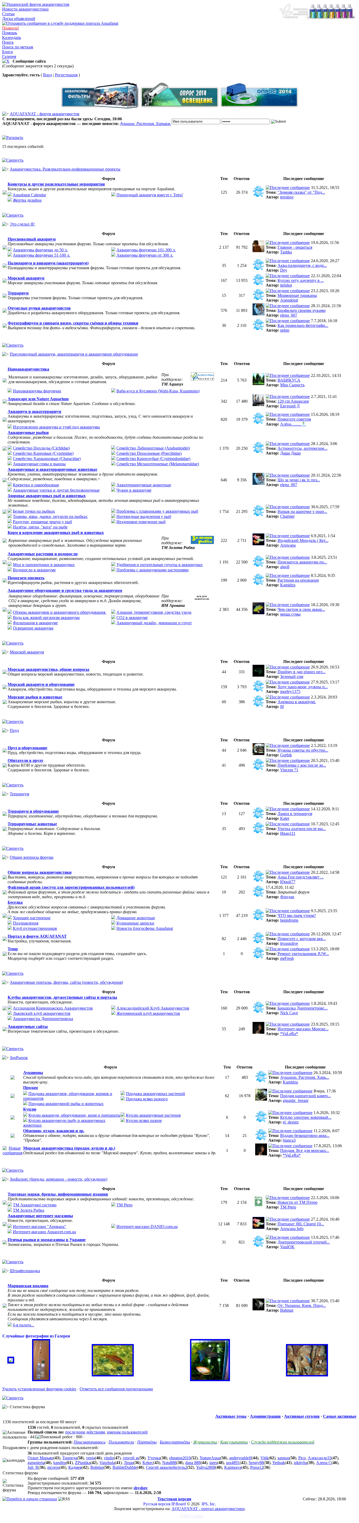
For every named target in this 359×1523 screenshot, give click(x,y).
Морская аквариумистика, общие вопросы (48, 669)
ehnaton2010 (180, 1458)
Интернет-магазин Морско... (303, 1029)
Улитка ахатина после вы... (302, 828)
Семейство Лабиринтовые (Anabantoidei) (153, 448)
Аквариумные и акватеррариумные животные (52, 469)
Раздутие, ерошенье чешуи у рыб (42, 522)
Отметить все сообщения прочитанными (116, 1389)
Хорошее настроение (31, 918)
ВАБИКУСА (289, 380)
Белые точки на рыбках (34, 511)
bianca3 (289, 1140)
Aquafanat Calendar (29, 195)
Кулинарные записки (135, 923)
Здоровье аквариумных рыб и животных (47, 495)
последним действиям (85, 1432)
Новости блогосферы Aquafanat (144, 928)
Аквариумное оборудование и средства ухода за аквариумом (65, 590)
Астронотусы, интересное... (302, 448)
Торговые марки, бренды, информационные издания (58, 1194)
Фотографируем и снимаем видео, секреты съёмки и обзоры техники (73, 323)
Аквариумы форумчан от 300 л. (144, 255)
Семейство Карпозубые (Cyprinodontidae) (153, 458)
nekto (284, 330)
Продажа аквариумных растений (155, 1093)
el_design (291, 1122)
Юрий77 (287, 882)
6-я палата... (23, 1325)
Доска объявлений (18, 18)
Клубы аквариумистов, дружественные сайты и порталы (62, 997)
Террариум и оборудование (33, 811)
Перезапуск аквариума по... (302, 562)
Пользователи (121, 1442)
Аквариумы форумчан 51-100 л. (41, 255)
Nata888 (169, 1462)
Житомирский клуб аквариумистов (148, 1013)
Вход (47, 75)
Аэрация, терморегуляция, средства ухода (153, 612)
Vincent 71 (289, 770)
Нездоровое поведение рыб (141, 522)
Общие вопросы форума (31, 857)
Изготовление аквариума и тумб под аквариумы (56, 427)
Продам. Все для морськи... (304, 1150)
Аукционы (33, 1072)
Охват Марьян (40, 1458)
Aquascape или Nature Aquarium (38, 399)
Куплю (29, 1109)
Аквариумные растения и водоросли (43, 554)
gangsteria (36, 1462)
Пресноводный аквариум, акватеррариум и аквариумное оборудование (74, 354)
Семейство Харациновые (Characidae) (47, 458)
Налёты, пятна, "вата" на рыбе (40, 527)
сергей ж (131, 1458)
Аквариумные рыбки (28, 432)
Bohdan (97, 1467)
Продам (30, 1087)
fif (282, 706)
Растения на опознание (298, 580)
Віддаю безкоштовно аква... (305, 1135)
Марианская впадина (28, 1286)
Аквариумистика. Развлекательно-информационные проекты (65, 169)
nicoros (53, 1467)
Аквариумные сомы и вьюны (39, 464)
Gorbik (286, 755)
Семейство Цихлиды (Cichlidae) (41, 448)
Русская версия (156, 1504)
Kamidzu (287, 585)
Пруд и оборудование (27, 748)
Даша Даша (290, 453)
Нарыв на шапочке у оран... (302, 511)
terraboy (287, 197)
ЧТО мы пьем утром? (297, 915)
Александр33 (319, 1458)
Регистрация (66, 75)
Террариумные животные (32, 824)
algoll (284, 567)
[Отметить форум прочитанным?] (12, 1153)
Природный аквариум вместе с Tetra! (149, 195)
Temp (13, 949)
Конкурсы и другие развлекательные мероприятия (56, 184)
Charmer (287, 516)
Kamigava (232, 1467)
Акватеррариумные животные (143, 485)
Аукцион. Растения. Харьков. (145, 123)
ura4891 (233, 1462)
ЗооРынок (19, 1057)
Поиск (8, 42)
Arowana (288, 545)
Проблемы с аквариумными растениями (152, 570)
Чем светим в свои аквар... (301, 609)
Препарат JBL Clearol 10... (301, 1224)
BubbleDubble (124, 1467)
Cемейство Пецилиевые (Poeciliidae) (149, 453)
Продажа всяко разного (147, 1099)
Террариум (18, 293)
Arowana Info (292, 1228)
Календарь (11, 37)
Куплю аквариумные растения (153, 1115)
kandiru (59, 1462)
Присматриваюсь (89, 1442)
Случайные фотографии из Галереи (36, 1336)
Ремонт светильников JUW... (303, 953)
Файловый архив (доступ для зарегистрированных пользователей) (71, 887)
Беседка (15, 902)
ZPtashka (82, 1462)
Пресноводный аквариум (32, 239)
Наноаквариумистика (28, 369)
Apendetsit (289, 300)
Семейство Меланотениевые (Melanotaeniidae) (157, 464)
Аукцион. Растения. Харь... (304, 1077)
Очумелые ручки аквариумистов (39, 308)
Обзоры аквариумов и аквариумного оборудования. (59, 612)
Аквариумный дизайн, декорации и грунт (154, 623)
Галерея (9, 56)
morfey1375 (290, 691)
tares (213, 1462)
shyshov (141, 1488)
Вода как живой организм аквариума (46, 617)
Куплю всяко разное (144, 1120)
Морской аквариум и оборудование (41, 684)
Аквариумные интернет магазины (40, 1216)
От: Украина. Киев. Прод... (302, 1305)
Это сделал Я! (22, 224)
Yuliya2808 (205, 1467)
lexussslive (289, 943)
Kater (284, 818)
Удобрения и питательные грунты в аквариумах (159, 564)
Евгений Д (290, 406)
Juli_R (33, 1467)
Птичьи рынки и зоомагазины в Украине (47, 1239)
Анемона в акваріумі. (297, 702)
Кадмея (74, 1467)
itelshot (286, 285)
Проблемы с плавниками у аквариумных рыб (157, 511)
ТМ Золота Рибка (28, 1210)
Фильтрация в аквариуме (35, 623)
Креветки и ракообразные (36, 485)
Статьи (8, 14)
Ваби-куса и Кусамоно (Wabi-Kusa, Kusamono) (157, 391)
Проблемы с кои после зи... (302, 765)
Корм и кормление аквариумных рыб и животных (56, 532)
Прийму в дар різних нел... (302, 672)
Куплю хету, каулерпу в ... (301, 280)
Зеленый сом (291, 676)
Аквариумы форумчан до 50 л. (40, 250)
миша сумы (290, 614)
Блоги (7, 51)
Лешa (129, 1462)
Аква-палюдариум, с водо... (302, 265)
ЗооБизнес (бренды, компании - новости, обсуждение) (58, 1179)
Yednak (278, 1462)
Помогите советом (294, 419)
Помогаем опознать (26, 578)
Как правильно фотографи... (303, 325)
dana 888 (193, 1462)
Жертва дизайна (27, 200)
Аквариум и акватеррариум (34, 411)
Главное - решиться (295, 247)
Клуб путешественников (35, 928)
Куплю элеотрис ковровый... (305, 1117)
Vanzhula (107, 1462)
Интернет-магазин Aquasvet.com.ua (44, 1232)
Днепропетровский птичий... (304, 1242)
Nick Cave (289, 1013)
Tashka (286, 252)
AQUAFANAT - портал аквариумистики (208, 1508)
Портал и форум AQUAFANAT (37, 936)
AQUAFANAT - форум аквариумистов (44, 114)
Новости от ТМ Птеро (297, 1202)
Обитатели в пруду (25, 760)
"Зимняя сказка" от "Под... (301, 192)
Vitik (264, 1458)
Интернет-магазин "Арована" (39, 1226)
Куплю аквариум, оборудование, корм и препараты (74, 1115)
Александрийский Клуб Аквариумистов (152, 1008)
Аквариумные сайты (28, 1026)
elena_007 (288, 315)
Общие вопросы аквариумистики (39, 872)
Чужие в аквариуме (133, 490)
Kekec (147, 1462)
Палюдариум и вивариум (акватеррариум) (48, 263)
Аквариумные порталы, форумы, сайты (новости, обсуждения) (66, 982)
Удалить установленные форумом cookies (39, 1389)
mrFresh (287, 958)
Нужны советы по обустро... (303, 750)
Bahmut (286, 1310)
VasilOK (287, 1247)
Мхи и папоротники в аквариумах (44, 564)
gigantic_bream (295, 1100)
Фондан (287, 897)
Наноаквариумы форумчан (37, 391)
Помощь (9, 33)
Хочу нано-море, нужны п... (303, 687)
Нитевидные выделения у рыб (143, 516)
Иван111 (287, 833)
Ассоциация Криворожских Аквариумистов (53, 1008)
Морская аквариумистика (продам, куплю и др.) (69, 1148)
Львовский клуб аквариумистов (41, 1013)
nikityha (300, 1462)
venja (90, 1458)
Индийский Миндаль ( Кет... (303, 540)
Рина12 (256, 1467)
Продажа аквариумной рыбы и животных (66, 1103)
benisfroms (289, 920)
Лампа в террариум (295, 813)
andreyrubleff (240, 1458)
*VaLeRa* (289, 1033)
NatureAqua (210, 1458)
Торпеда (69, 1458)
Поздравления (25, 923)
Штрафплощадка (25, 1271)
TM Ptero (124, 1205)
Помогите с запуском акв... (302, 938)
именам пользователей (127, 1432)
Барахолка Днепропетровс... (303, 1008)
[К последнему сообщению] (288, 187)
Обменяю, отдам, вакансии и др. (53, 1130)
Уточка (153, 1458)
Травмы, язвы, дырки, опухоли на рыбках (50, 516)
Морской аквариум (26, 278)
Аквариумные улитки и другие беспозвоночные (56, 490)
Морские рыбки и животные (35, 697)
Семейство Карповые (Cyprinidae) (43, 453)
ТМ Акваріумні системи (35, 1205)
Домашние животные (135, 918)
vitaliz (109, 1458)
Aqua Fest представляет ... (301, 877)
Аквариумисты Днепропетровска (43, 1018)
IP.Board (178, 1504)
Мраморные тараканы (297, 295)
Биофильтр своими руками (302, 310)
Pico (302, 1458)
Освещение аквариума (33, 628)
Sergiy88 (256, 1462)
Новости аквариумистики (25, 9)
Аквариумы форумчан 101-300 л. (146, 250)
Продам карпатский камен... (305, 1095)
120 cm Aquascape (293, 401)
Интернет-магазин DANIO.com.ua (147, 1226)
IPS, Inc (208, 1504)
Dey (283, 270)
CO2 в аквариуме (132, 617)
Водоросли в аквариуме (34, 570)
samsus (283, 1458)
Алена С (323, 1462)
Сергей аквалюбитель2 (166, 1467)
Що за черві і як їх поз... (299, 480)
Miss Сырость (292, 385)
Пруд (14, 730)
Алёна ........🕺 (293, 424)
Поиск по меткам (17, 47)
